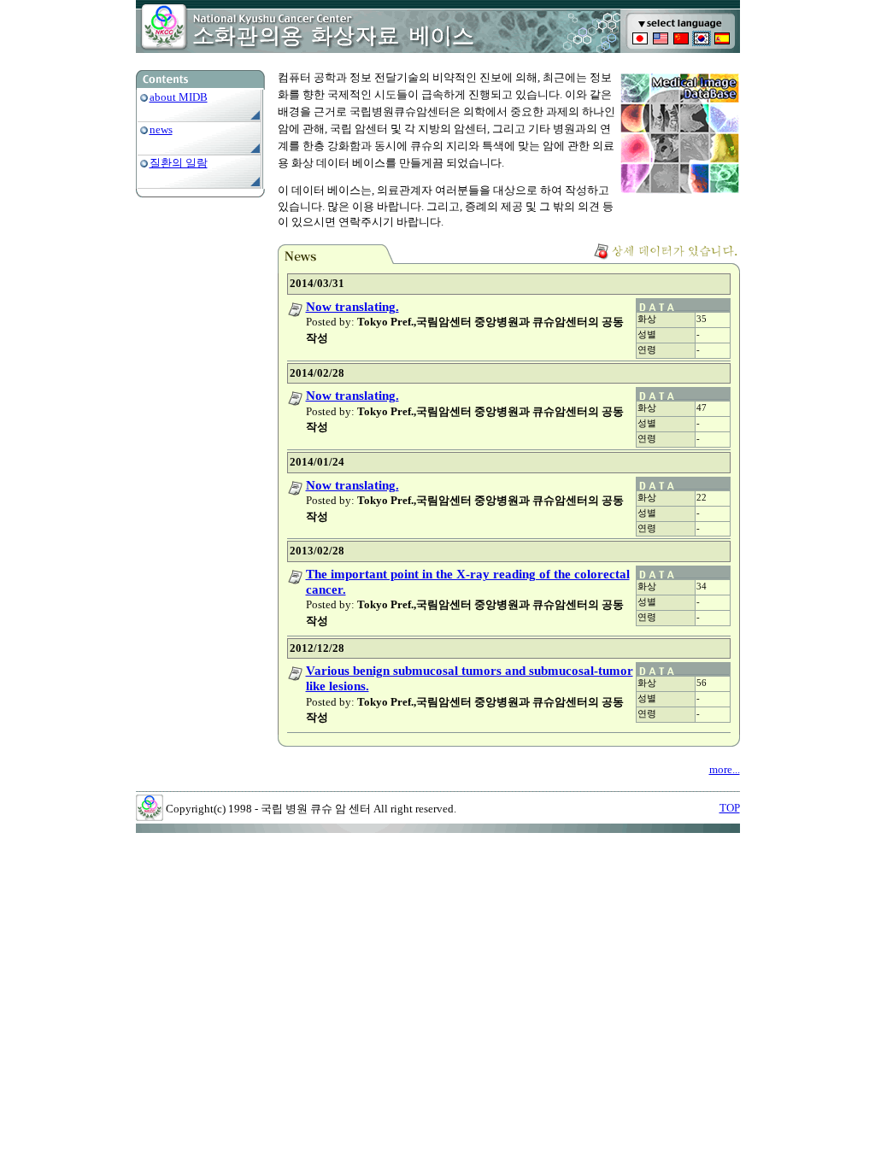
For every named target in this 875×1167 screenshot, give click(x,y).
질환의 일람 (179, 162)
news (161, 129)
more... (724, 769)
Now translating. (352, 307)
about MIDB (179, 97)
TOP (729, 807)
